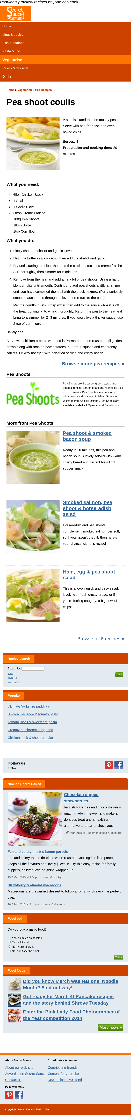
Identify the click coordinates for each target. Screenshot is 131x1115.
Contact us (13, 1080)
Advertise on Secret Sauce (25, 1074)
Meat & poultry (13, 34)
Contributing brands (62, 1067)
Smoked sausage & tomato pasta (33, 714)
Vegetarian (12, 60)
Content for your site (63, 1074)
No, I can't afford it (22, 946)
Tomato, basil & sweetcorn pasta (32, 722)
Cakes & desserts (15, 68)
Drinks (7, 76)
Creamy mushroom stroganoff (30, 730)
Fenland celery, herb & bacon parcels (38, 852)
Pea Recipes (43, 90)
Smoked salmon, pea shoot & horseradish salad (87, 508)
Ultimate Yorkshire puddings (29, 706)
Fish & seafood (13, 43)
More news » (111, 1027)
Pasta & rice (11, 51)
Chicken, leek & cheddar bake (30, 738)
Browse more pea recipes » (93, 363)
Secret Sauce (25, 1109)
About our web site (19, 1067)
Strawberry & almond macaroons (34, 885)
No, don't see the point (25, 951)
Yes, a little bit (20, 942)
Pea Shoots (70, 383)
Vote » (118, 957)
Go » (119, 674)
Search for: (14, 668)
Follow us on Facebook (118, 765)
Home (6, 26)
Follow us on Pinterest (109, 765)
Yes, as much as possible (27, 938)
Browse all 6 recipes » (101, 638)
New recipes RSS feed (65, 1080)
